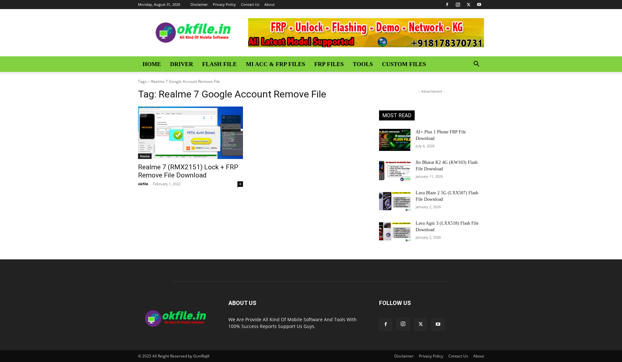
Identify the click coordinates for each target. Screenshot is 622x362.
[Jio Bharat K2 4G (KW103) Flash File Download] (394, 170)
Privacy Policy (224, 4)
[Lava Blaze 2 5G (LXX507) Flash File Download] (394, 201)
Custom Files (404, 64)
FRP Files (329, 64)
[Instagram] (458, 4)
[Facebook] (447, 4)
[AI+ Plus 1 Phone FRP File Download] (394, 140)
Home (152, 64)
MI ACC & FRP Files (275, 64)
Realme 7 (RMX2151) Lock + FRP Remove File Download (188, 171)
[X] (468, 4)
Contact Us (250, 4)
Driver (181, 64)
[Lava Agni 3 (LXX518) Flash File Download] (394, 231)
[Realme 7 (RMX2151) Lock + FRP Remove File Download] (190, 133)
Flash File (219, 64)
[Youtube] (479, 4)
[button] (476, 65)
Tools (363, 64)
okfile (143, 183)
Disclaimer (199, 4)
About (269, 4)
